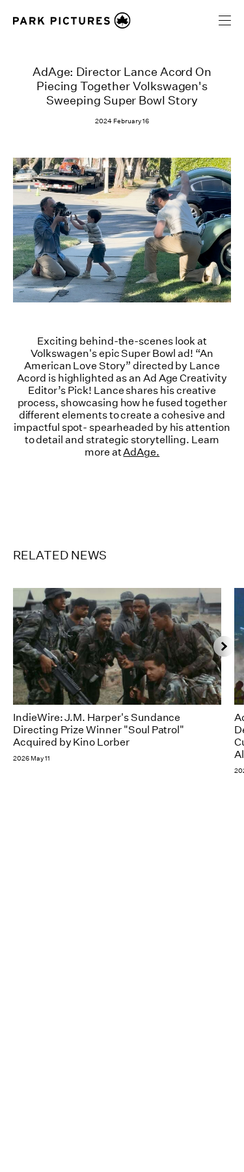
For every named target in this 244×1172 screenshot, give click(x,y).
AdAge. (141, 452)
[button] (223, 646)
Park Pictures (61, 21)
